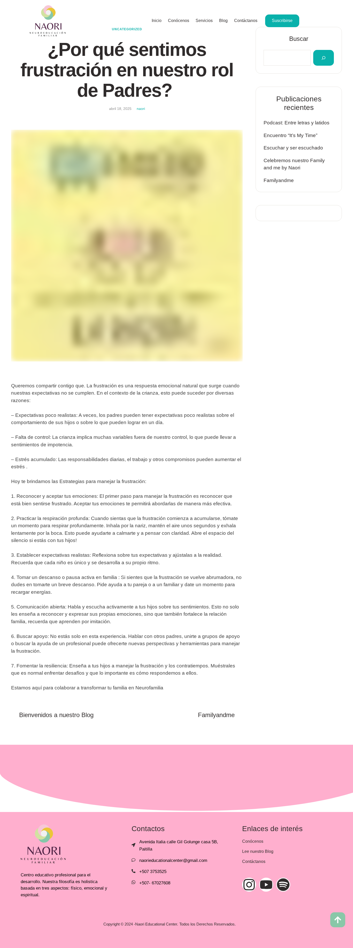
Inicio (157, 20)
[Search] (323, 58)
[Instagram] (249, 885)
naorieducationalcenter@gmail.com (173, 860)
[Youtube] (266, 885)
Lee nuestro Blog (257, 851)
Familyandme (279, 180)
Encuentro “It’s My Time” (290, 135)
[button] (337, 919)
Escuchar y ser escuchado (293, 148)
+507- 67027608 (154, 883)
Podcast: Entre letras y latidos (296, 122)
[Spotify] (283, 885)
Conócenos (178, 20)
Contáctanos (245, 20)
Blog (223, 20)
